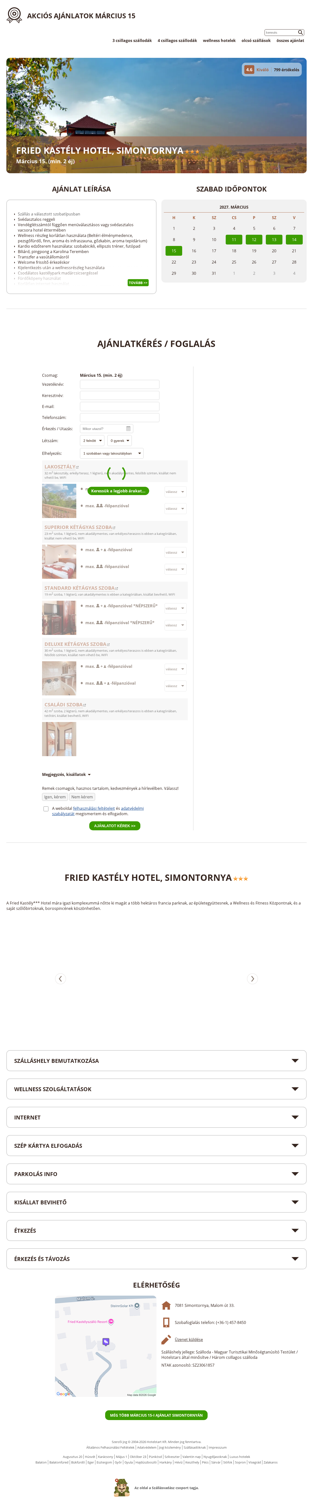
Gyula (128, 1462)
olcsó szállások (256, 40)
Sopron (240, 1462)
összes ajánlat (290, 40)
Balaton (41, 1462)
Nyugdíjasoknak (215, 1456)
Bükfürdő (78, 1462)
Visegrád (254, 1462)
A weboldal (62, 808)
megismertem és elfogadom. (102, 813)
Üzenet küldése (189, 1339)
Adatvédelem (146, 1447)
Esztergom (104, 1462)
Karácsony (105, 1456)
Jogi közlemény (170, 1447)
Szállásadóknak (195, 1447)
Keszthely (192, 1462)
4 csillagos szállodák (177, 40)
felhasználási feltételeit (94, 808)
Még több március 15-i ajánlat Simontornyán (156, 1415)
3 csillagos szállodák (132, 40)
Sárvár (216, 1462)
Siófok (227, 1462)
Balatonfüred (58, 1462)
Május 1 (121, 1456)
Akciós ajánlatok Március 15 (81, 15)
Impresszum (218, 1447)
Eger (91, 1462)
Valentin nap (191, 1456)
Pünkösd (155, 1456)
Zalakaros (271, 1462)
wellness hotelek (219, 40)
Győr (118, 1462)
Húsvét (90, 1456)
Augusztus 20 (72, 1456)
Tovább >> (138, 282)
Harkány (165, 1462)
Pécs (205, 1462)
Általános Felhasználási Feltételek (110, 1447)
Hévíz (179, 1462)
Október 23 (138, 1456)
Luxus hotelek (240, 1456)
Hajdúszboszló (146, 1462)
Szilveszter (172, 1456)
